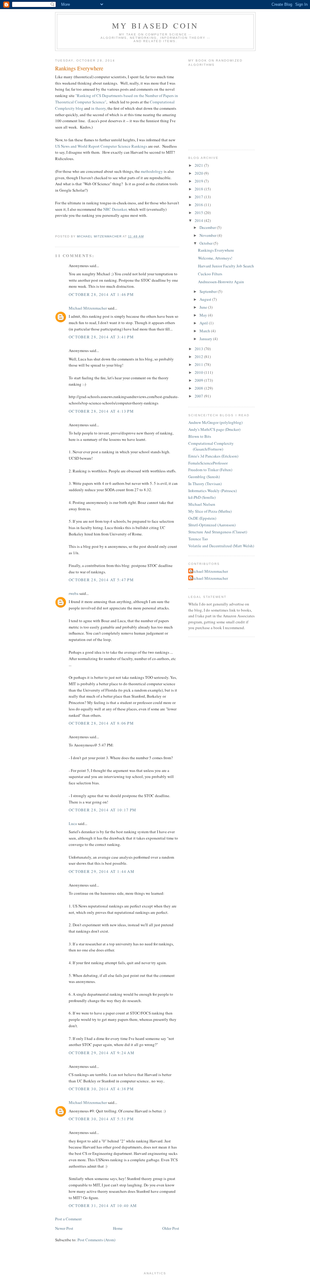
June (204, 307)
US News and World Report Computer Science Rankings (101, 146)
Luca (73, 823)
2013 (199, 348)
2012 (199, 356)
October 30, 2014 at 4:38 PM (101, 1089)
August (206, 299)
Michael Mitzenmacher (88, 308)
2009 (199, 380)
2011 (199, 364)
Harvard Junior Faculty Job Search (226, 266)
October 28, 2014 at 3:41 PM (101, 337)
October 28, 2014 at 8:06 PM (101, 723)
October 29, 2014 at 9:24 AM (101, 1052)
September (209, 291)
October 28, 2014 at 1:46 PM (101, 294)
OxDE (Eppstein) (202, 518)
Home (118, 1228)
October (206, 243)
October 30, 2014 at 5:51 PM (101, 1119)
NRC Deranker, (115, 209)
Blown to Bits (199, 436)
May (204, 315)
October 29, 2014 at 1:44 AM (101, 871)
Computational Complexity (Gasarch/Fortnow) (211, 446)
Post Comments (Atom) (96, 1239)
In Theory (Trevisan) (205, 483)
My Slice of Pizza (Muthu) (210, 511)
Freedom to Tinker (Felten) (210, 469)
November (208, 235)
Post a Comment (68, 1219)
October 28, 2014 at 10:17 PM (102, 810)
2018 (199, 189)
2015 (199, 212)
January (206, 338)
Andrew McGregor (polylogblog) (215, 422)
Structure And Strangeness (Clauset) (217, 532)
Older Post (170, 1228)
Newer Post (64, 1228)
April (204, 323)
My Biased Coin (155, 25)
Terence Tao (198, 539)
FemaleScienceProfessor (208, 463)
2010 (199, 372)
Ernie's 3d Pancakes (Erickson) (213, 456)
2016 (199, 204)
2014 (199, 220)
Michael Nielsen (201, 504)
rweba (73, 593)
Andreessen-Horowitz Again (221, 281)
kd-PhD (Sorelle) (202, 497)
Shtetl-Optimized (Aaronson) (212, 525)
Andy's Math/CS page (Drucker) (214, 429)
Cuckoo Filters (210, 274)
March (205, 331)
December (208, 227)
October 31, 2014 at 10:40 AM (103, 1205)
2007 (199, 396)
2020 (199, 173)
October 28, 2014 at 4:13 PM (101, 411)
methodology (152, 171)
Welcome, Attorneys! (215, 258)
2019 (199, 181)
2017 (199, 197)
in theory (98, 108)
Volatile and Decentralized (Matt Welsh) (221, 545)
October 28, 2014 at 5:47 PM (101, 579)
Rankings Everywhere (216, 250)
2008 (199, 388)
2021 (199, 165)
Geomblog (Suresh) (204, 476)
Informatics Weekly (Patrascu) (212, 490)
